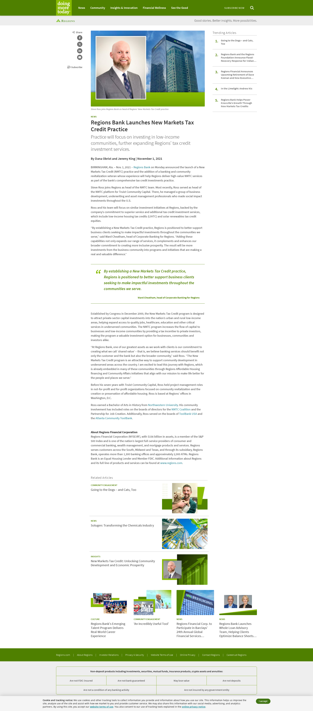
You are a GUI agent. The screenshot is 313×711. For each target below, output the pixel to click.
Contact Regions (211, 654)
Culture (95, 619)
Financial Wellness (154, 8)
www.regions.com (171, 463)
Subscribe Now (234, 7)
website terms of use (101, 706)
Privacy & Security (134, 654)
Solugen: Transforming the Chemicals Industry (122, 525)
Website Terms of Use (162, 654)
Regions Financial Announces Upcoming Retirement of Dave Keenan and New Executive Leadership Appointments (237, 74)
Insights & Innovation (124, 8)
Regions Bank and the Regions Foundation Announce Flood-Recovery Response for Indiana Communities (238, 57)
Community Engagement (104, 485)
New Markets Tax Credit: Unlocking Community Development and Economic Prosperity (123, 563)
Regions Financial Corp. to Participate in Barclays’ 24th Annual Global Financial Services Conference (194, 630)
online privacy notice (193, 706)
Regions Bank (142, 167)
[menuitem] (81, 8)
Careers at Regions (236, 654)
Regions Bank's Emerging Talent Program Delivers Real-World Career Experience (108, 630)
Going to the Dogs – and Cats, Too (237, 42)
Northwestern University (163, 405)
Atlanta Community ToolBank (114, 418)
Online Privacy (188, 654)
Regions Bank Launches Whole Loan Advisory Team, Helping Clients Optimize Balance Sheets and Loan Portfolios (236, 630)
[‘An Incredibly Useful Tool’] (152, 602)
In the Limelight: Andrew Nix (236, 88)
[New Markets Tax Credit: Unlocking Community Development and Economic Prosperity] (185, 569)
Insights (95, 556)
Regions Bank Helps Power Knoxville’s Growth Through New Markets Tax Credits (236, 103)
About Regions (85, 654)
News (81, 8)
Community (97, 8)
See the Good (179, 8)
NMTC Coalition (181, 409)
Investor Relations (109, 654)
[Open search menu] (252, 7)
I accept (263, 701)
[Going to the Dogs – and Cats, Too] (185, 498)
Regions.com (63, 654)
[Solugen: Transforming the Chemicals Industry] (185, 534)
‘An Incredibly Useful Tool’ (151, 624)
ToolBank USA (188, 414)
